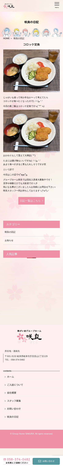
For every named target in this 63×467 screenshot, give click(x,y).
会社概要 (11, 393)
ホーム (10, 377)
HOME (6, 38)
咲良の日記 (10, 232)
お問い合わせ (14, 409)
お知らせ (9, 240)
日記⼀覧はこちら (30, 200)
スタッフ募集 (14, 401)
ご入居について (15, 385)
